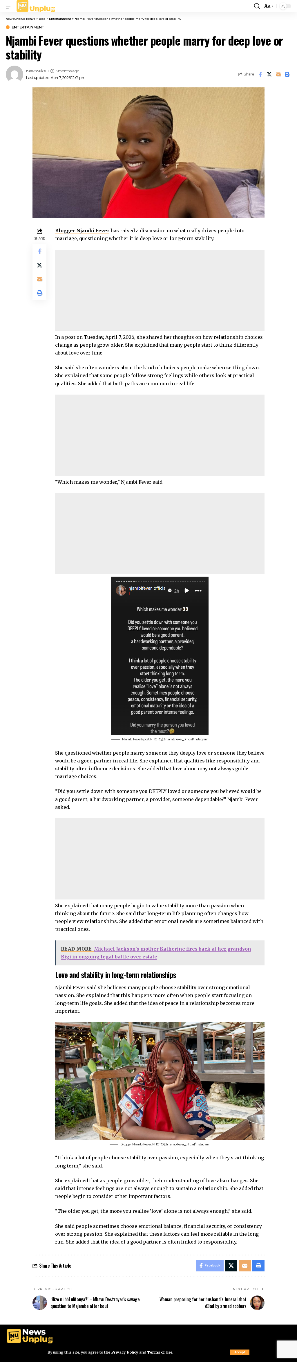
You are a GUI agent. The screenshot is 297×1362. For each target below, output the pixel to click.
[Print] (287, 74)
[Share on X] (269, 74)
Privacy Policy (124, 1352)
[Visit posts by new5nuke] (14, 74)
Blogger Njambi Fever (82, 230)
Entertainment (28, 27)
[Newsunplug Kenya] (36, 6)
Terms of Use (159, 1352)
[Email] (278, 74)
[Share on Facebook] (260, 74)
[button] (239, 1352)
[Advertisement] (160, 290)
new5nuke (36, 71)
